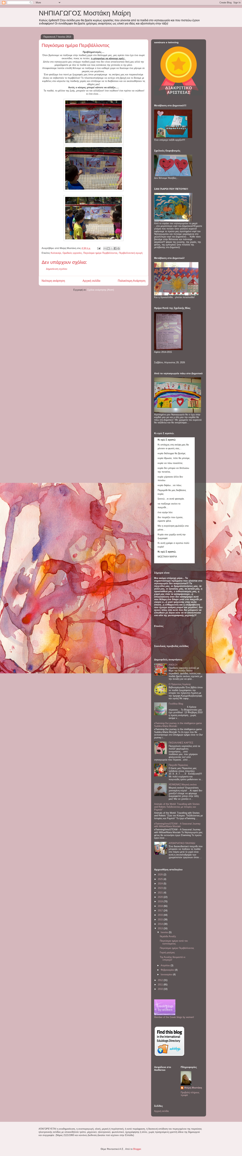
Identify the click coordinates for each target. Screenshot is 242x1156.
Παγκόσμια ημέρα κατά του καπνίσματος (174, 942)
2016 (161, 915)
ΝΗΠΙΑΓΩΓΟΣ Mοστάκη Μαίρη (85, 13)
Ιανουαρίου (167, 974)
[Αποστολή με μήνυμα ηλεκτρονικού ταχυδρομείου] (105, 248)
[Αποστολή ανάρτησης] (98, 248)
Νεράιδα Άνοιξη (168, 936)
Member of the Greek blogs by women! (174, 1017)
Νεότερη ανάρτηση (53, 280)
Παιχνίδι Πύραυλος (178, 765)
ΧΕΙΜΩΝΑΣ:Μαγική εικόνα (183, 784)
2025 (161, 879)
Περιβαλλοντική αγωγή (130, 253)
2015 (161, 919)
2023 (161, 888)
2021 (161, 892)
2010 (161, 989)
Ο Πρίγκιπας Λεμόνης (180, 684)
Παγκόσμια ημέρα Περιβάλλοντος (100, 253)
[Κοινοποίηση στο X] (112, 248)
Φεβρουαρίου (168, 970)
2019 (161, 901)
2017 (161, 910)
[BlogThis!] (108, 248)
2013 (161, 928)
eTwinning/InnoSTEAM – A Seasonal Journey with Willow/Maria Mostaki (177, 825)
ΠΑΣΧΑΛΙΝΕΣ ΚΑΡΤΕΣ (181, 742)
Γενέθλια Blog (176, 703)
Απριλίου (166, 965)
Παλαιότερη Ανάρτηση (131, 280)
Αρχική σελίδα (91, 280)
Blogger (137, 1149)
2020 (161, 897)
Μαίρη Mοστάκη (193, 1087)
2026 (161, 874)
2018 (161, 906)
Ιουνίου (165, 932)
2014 (161, 924)
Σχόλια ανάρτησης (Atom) (100, 289)
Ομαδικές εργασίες (72, 253)
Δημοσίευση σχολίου (56, 269)
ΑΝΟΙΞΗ (173, 664)
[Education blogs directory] (169, 1056)
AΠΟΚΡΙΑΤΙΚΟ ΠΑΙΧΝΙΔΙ (182, 843)
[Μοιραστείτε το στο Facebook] (115, 248)
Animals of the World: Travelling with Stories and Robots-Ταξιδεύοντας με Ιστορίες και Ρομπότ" (177, 807)
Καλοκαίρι (56, 253)
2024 (161, 883)
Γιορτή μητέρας (167, 952)
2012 (161, 980)
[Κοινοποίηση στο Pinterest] (118, 248)
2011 (161, 984)
